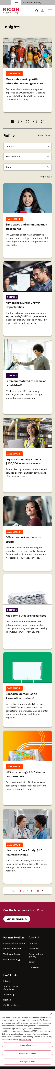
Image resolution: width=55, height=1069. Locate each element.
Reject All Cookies (27, 1045)
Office (15, 2)
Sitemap (7, 1000)
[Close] (51, 1014)
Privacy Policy (25, 1040)
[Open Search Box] (36, 10)
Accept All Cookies (27, 1053)
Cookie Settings (10, 1005)
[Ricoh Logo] (11, 11)
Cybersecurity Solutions (14, 943)
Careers (32, 962)
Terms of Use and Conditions (11, 987)
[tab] (12, 121)
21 (38, 890)
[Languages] (42, 11)
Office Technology (11, 959)
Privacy (6, 981)
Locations (33, 943)
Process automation (12, 948)
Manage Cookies (27, 1061)
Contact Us (33, 967)
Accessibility (8, 994)
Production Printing (32, 2)
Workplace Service (11, 954)
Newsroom (33, 948)
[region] (27, 1039)
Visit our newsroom (17, 918)
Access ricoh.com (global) (36, 955)
